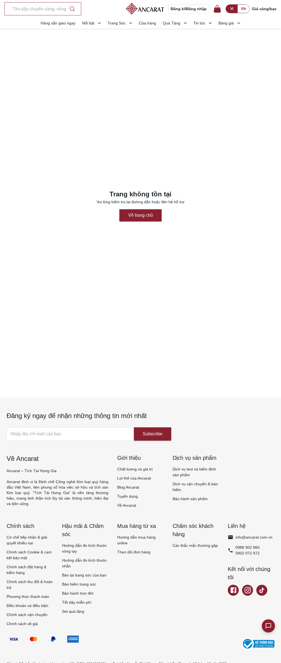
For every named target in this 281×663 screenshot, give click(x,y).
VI (231, 9)
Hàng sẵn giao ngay (58, 23)
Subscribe (152, 433)
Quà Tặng (171, 23)
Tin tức (199, 23)
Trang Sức (117, 23)
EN (243, 9)
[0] (217, 9)
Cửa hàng (147, 23)
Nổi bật (88, 23)
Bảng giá (226, 23)
